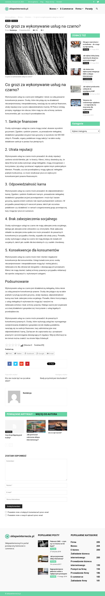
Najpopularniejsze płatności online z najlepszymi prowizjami (58, 571)
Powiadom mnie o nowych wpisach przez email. (25, 515)
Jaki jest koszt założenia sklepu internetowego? (33, 437)
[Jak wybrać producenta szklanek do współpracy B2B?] (76, 89)
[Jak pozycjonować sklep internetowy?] (43, 558)
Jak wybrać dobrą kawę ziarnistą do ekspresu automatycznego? (91, 58)
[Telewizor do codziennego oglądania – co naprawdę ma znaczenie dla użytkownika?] (76, 102)
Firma (78, 8)
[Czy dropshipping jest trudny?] (14, 426)
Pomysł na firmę (78, 569)
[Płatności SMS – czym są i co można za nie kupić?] (43, 543)
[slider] (12, 344)
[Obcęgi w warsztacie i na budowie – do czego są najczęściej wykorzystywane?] (76, 44)
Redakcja (13, 30)
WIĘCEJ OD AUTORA (46, 414)
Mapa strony (50, 2)
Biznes (53, 8)
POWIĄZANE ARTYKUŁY (20, 414)
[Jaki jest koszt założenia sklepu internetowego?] (36, 426)
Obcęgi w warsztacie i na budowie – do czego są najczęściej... (91, 44)
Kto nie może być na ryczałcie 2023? (17, 379)
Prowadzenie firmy (80, 573)
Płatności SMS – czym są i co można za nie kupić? (58, 544)
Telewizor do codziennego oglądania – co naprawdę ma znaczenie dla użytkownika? (91, 104)
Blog (41, 2)
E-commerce (66, 8)
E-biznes (14, 21)
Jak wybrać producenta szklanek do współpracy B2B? (91, 89)
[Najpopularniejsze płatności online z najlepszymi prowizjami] (43, 571)
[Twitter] (98, 2)
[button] (97, 9)
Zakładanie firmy (79, 580)
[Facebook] (94, 2)
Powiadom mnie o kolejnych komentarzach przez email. (28, 512)
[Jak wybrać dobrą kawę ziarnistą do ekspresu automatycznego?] (76, 58)
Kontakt (59, 2)
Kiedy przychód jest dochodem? (53, 378)
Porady (89, 8)
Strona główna (33, 2)
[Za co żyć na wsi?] (57, 425)
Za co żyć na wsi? (55, 433)
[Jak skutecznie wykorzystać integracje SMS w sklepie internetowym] (76, 71)
